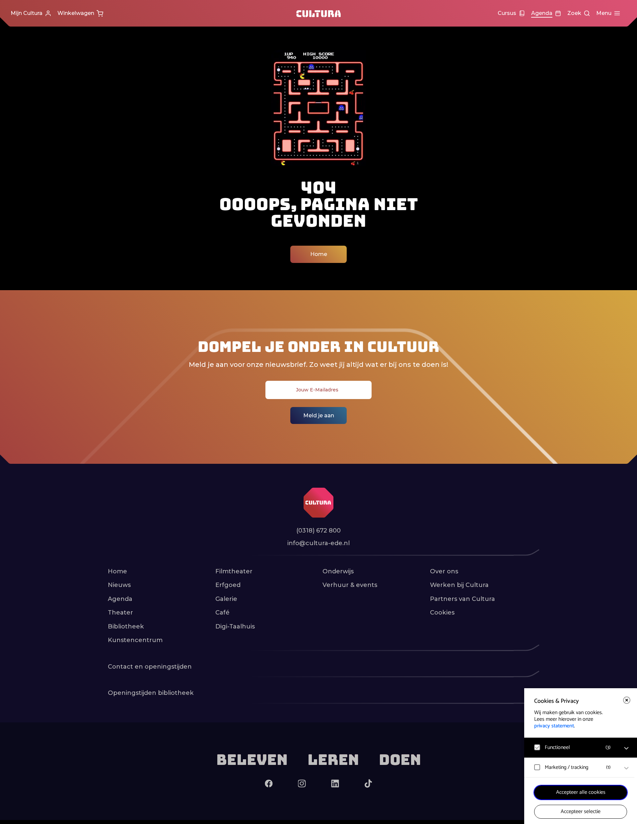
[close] (626, 700)
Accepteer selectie (581, 811)
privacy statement (554, 725)
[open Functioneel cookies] (626, 748)
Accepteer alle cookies (580, 792)
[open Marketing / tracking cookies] (626, 768)
